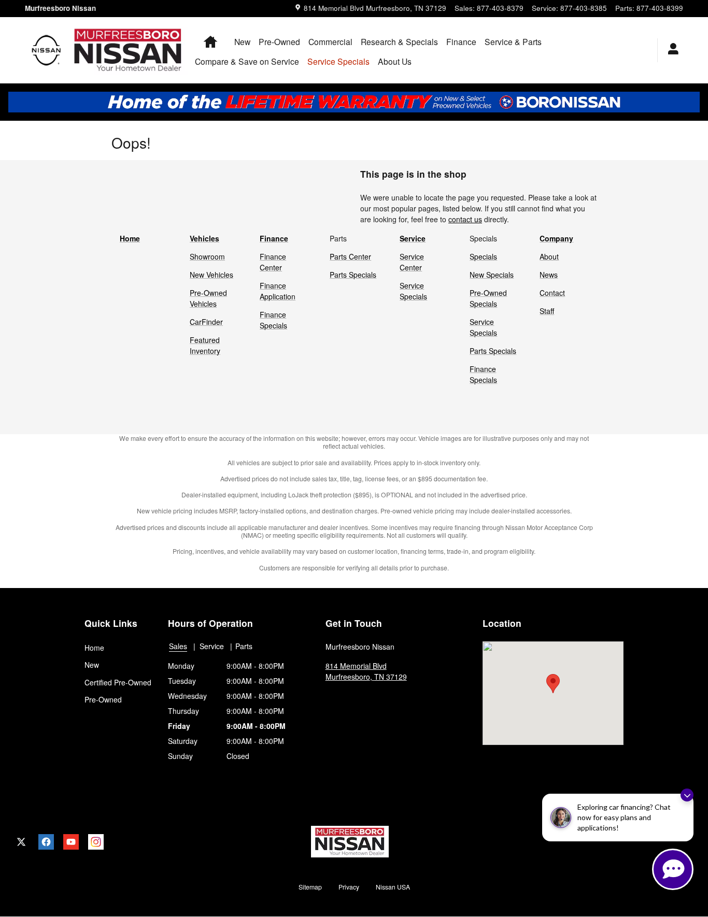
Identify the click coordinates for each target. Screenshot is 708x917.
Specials (483, 256)
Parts (243, 646)
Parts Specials (353, 274)
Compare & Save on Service (247, 61)
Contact (552, 293)
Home (130, 238)
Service (413, 238)
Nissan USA (393, 886)
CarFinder (206, 322)
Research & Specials (399, 41)
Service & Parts (513, 41)
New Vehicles (211, 274)
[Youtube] (71, 842)
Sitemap (310, 886)
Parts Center (350, 256)
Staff (547, 311)
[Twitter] (21, 842)
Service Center (412, 262)
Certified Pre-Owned (117, 682)
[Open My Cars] (670, 50)
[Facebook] (46, 842)
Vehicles (204, 238)
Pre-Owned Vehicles (208, 298)
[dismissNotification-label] (687, 795)
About (549, 256)
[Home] (46, 50)
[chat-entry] (672, 869)
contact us (465, 219)
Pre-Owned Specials (488, 298)
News (549, 274)
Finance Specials (273, 320)
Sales (178, 646)
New (242, 41)
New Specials (492, 274)
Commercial (330, 41)
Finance (461, 41)
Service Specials (413, 291)
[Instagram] (96, 842)
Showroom (207, 256)
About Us (395, 61)
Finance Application (277, 291)
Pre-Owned (279, 41)
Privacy (348, 886)
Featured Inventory (205, 345)
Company (556, 238)
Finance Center (273, 262)
